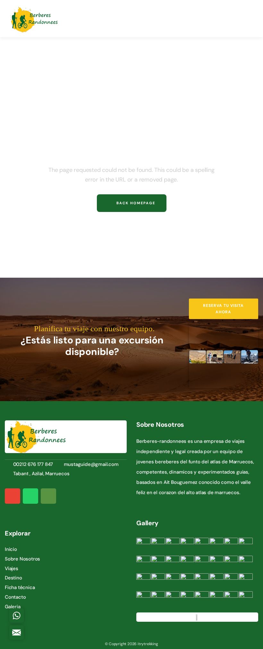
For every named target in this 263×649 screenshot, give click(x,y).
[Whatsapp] (30, 496)
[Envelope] (12, 496)
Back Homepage (135, 203)
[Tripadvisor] (48, 496)
